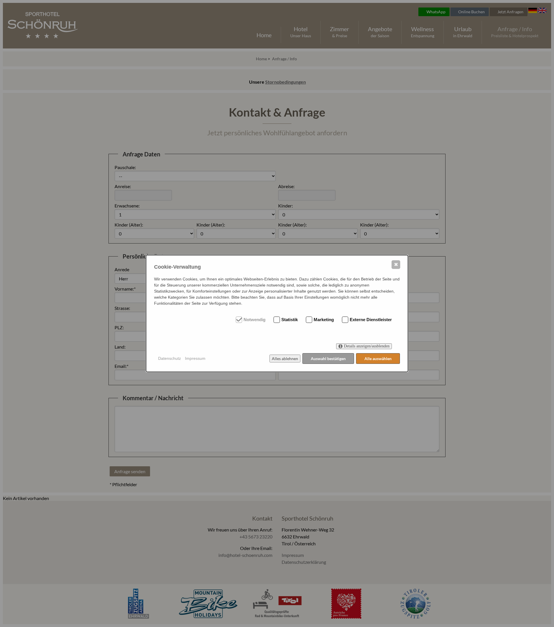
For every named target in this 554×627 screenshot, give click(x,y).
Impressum (195, 358)
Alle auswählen (378, 358)
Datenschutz (169, 358)
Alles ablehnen (285, 358)
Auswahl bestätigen (328, 358)
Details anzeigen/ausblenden (367, 346)
